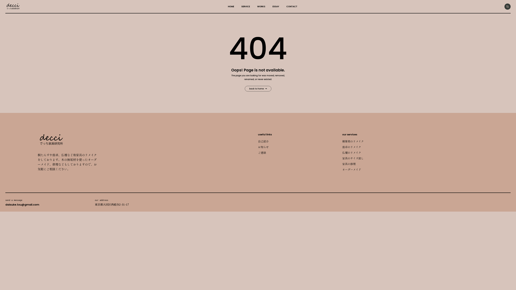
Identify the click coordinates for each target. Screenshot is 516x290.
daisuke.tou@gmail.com (22, 204)
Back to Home (256, 88)
